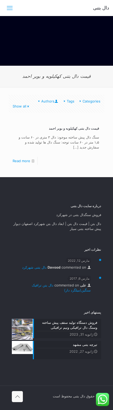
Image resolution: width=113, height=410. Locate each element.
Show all (19, 106)
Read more (21, 161)
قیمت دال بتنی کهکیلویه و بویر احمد (74, 128)
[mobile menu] (9, 7)
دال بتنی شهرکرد (34, 267)
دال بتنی (101, 8)
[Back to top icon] (17, 396)
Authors (47, 101)
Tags (70, 101)
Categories (91, 101)
